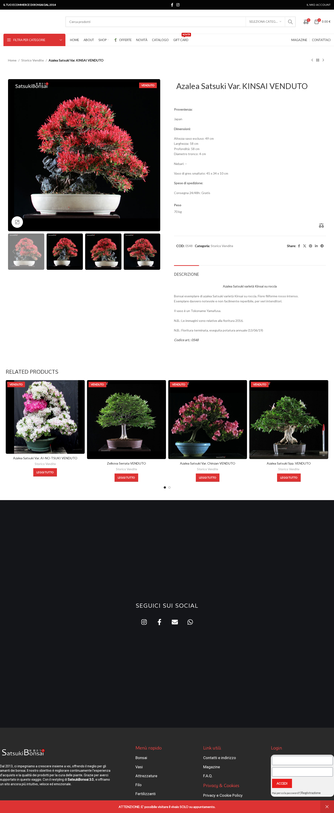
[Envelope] (175, 622)
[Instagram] (144, 622)
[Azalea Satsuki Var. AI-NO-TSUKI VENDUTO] (45, 417)
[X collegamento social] (305, 246)
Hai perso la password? (286, 793)
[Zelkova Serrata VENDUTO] (126, 419)
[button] (14, 251)
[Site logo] (32, 21)
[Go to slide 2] (169, 487)
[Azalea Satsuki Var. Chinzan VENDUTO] (207, 419)
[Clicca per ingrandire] (17, 222)
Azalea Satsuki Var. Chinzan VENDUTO (207, 463)
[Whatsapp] (190, 622)
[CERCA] (290, 22)
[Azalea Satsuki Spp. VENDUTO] (288, 419)
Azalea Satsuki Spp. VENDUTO (289, 463)
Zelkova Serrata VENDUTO (126, 463)
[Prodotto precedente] (312, 60)
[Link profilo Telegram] (322, 246)
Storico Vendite (32, 60)
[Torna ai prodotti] (317, 60)
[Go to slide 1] (165, 487)
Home (12, 60)
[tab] (186, 272)
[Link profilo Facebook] (172, 4)
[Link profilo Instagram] (178, 4)
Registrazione (311, 793)
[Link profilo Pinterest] (311, 246)
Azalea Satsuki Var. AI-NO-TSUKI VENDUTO (45, 458)
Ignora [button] (327, 807)
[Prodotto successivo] (323, 60)
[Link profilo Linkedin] (316, 246)
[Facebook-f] (159, 622)
